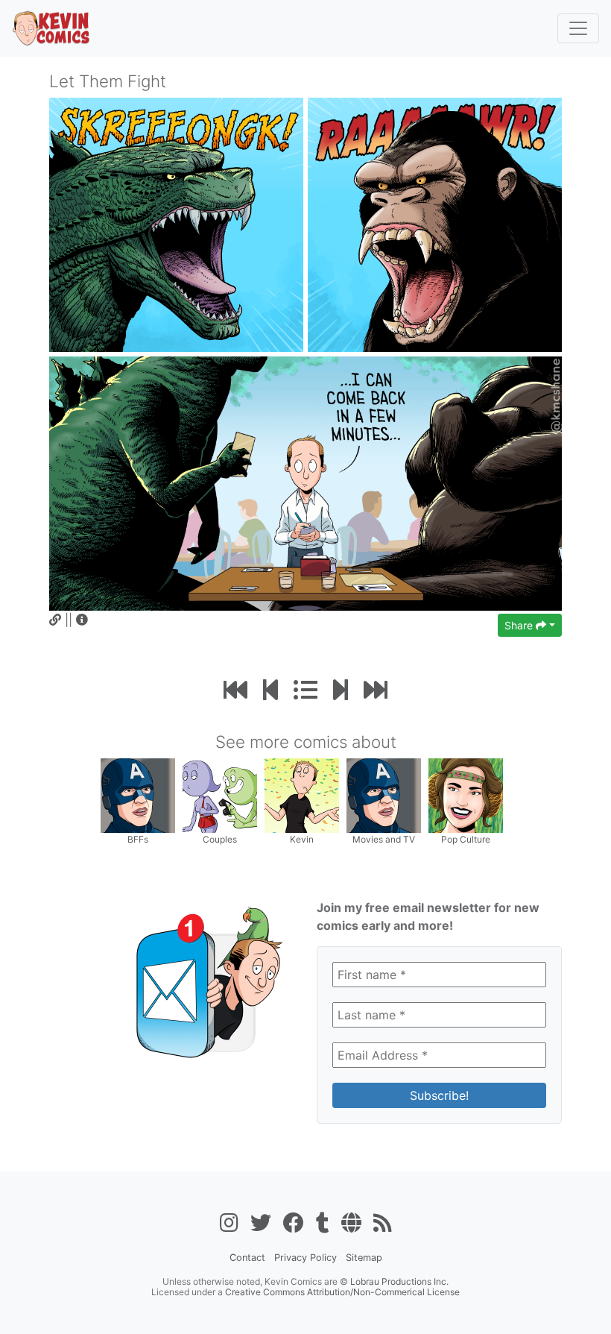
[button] (82, 619)
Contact (247, 1257)
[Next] (340, 690)
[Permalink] (55, 619)
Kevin (302, 839)
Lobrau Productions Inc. (399, 1281)
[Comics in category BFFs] (138, 794)
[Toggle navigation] (578, 28)
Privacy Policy (305, 1257)
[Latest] (375, 690)
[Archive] (305, 690)
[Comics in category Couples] (220, 794)
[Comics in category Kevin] (302, 794)
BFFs (137, 839)
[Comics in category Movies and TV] (383, 794)
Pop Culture (465, 839)
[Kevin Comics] (51, 28)
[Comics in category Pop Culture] (465, 794)
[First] (235, 690)
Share (520, 625)
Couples (220, 839)
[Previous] (270, 690)
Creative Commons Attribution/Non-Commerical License (342, 1291)
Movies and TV (383, 839)
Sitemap (364, 1257)
